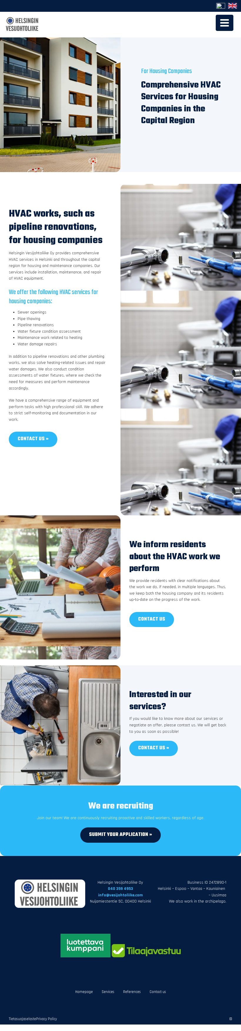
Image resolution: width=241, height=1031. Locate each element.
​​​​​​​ (233, 7)
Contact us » (33, 439)
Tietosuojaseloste (22, 1019)
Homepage (84, 991)
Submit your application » (120, 835)
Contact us (151, 619)
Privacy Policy (46, 1019)
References (132, 991)
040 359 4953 (120, 888)
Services (108, 991)
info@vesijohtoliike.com (120, 895)
